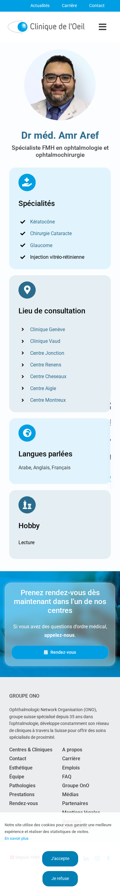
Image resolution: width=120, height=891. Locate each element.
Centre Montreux (48, 400)
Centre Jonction (47, 353)
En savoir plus (17, 838)
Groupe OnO (24, 696)
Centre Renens (45, 365)
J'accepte (60, 858)
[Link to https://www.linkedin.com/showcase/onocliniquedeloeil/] (110, 479)
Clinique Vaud (45, 341)
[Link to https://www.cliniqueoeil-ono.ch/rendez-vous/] (111, 422)
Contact (97, 5)
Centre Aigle (43, 388)
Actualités (40, 5)
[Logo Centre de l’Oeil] (46, 23)
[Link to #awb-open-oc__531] (110, 438)
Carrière (69, 5)
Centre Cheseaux (48, 376)
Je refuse (60, 878)
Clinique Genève (47, 329)
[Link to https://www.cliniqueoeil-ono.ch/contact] (110, 457)
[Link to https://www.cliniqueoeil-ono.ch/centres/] (110, 406)
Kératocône (42, 222)
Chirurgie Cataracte (51, 233)
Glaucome (41, 245)
